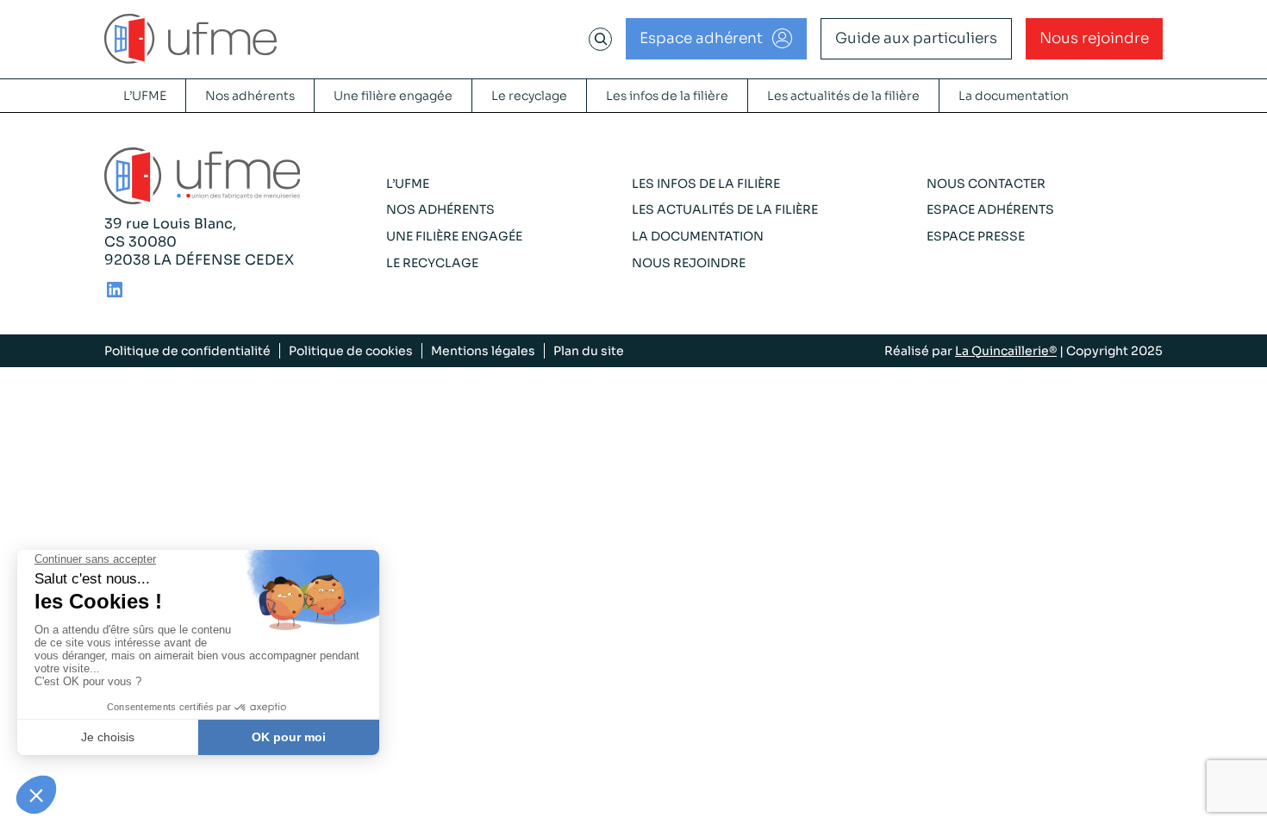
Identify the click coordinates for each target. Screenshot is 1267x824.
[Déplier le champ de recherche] (600, 38)
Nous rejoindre (1094, 38)
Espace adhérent (701, 38)
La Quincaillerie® (1006, 351)
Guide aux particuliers (916, 38)
